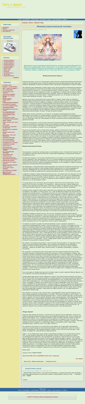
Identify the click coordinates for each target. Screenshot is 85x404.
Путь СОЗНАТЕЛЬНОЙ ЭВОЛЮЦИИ (8, 152)
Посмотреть (10, 41)
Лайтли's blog (38, 22)
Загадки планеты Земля (9, 117)
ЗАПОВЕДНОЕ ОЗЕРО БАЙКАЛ (10, 119)
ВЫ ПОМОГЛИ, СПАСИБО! (9, 104)
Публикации (43, 19)
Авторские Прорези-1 (9, 66)
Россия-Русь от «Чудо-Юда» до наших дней (10, 127)
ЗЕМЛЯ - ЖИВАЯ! (7, 120)
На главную (79, 358)
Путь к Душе (12, 4)
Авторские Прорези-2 (9, 64)
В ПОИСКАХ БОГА (7, 85)
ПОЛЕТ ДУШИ (6, 125)
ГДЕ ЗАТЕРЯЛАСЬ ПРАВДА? (10, 170)
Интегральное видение (8, 139)
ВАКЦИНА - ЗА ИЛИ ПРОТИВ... (10, 86)
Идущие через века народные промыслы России (10, 165)
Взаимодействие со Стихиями (10, 142)
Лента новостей (6, 31)
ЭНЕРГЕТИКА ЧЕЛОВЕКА (9, 94)
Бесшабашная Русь (8, 73)
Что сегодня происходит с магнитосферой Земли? (9, 112)
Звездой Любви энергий (32, 368)
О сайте (20, 19)
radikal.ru (65, 19)
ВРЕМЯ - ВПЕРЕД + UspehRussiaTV (7, 99)
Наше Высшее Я (7, 145)
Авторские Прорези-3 (9, 63)
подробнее (16, 77)
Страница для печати (51, 361)
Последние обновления (8, 30)
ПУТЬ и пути (42, 389)
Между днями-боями (9, 75)
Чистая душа (7, 74)
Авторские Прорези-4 (9, 61)
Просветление (7, 68)
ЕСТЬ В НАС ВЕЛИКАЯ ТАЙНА (10, 105)
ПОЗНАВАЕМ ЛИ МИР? (8, 107)
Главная (24, 22)
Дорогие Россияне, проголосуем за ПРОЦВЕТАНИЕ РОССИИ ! (9, 173)
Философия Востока (8, 154)
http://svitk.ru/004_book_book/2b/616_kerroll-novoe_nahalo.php (40, 355)
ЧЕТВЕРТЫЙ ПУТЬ (7, 156)
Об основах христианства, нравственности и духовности (10, 158)
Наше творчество (57, 19)
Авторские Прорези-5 (9, 60)
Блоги (31, 22)
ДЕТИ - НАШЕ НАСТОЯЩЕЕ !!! (10, 88)
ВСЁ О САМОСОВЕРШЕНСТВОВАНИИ (10, 102)
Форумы (49, 19)
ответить (25, 379)
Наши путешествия (7, 147)
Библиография (35, 19)
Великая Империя (8, 67)
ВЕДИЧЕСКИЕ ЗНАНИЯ (8, 160)
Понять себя (7, 70)
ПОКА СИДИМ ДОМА (8, 90)
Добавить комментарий (37, 361)
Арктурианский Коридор (9, 140)
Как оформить (26, 19)
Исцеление (6, 71)
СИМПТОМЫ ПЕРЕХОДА (9, 137)
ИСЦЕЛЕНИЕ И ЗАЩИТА (9, 144)
